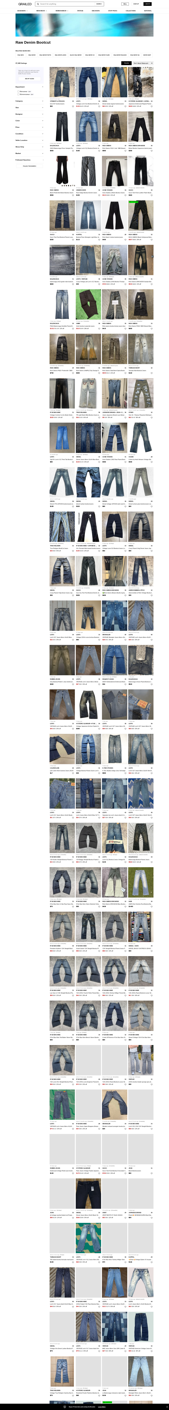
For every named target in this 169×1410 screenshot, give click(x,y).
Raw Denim (32, 55)
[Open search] (38, 4)
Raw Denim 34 (90, 55)
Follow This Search (29, 166)
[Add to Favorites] (73, 106)
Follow (126, 63)
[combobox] (69, 4)
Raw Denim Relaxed (120, 55)
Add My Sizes (29, 78)
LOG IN (147, 4)
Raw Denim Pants (45, 55)
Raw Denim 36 (134, 55)
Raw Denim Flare (104, 55)
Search (99, 4)
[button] (29, 91)
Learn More (102, 1407)
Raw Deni (21, 55)
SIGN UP (136, 4)
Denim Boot (147, 55)
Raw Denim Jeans (60, 55)
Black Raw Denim (76, 55)
